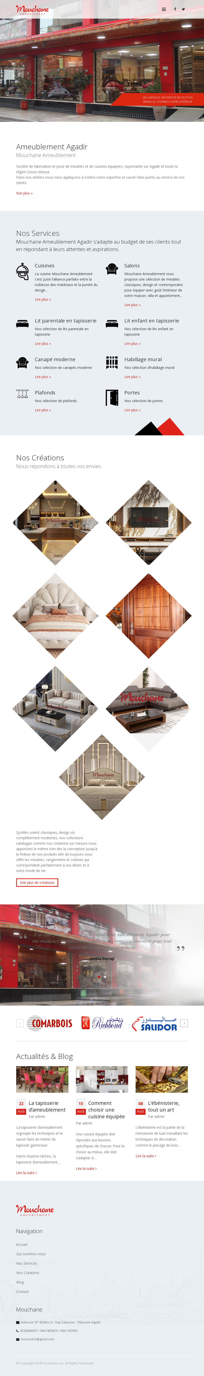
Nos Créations (27, 1272)
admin (40, 1116)
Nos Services (26, 1263)
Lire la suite (26, 1172)
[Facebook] (175, 9)
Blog (20, 1282)
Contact (22, 1291)
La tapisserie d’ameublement (47, 1106)
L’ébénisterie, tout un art (163, 1106)
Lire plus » (43, 299)
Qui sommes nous (31, 1253)
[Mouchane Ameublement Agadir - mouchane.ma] (32, 9)
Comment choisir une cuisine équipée (106, 1110)
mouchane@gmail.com (37, 1339)
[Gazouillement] (183, 9)
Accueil (21, 1244)
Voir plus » (24, 193)
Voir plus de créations (37, 882)
